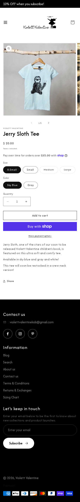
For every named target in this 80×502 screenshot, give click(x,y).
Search (7, 362)
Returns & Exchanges (17, 390)
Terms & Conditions (16, 383)
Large (69, 170)
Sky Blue (12, 185)
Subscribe (16, 443)
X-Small (12, 170)
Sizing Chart (11, 397)
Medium (51, 170)
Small (30, 170)
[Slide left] (31, 123)
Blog (6, 355)
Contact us (10, 376)
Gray (31, 185)
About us (9, 369)
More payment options (40, 235)
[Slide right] (48, 123)
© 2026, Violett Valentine (21, 478)
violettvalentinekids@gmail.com (32, 322)
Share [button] (10, 281)
